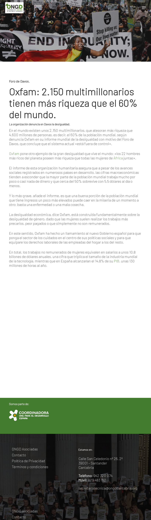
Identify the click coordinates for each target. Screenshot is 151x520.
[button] (144, 8)
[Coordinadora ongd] (29, 415)
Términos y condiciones (30, 466)
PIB (116, 261)
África (118, 158)
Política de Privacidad (28, 461)
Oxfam (14, 153)
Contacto (19, 455)
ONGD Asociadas (25, 449)
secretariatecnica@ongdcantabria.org (108, 488)
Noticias (75, 31)
